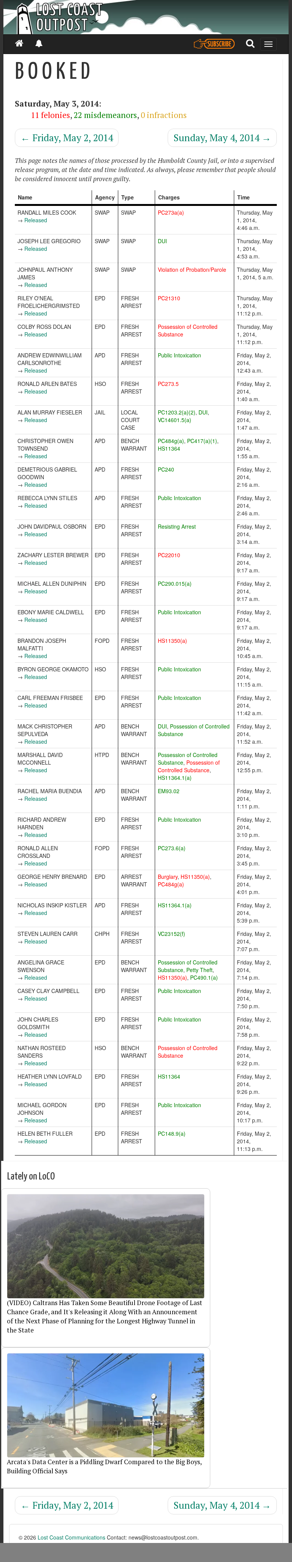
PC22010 (169, 555)
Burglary (168, 876)
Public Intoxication (179, 355)
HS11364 (169, 448)
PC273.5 (168, 383)
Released (35, 220)
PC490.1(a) (204, 977)
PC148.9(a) (172, 1133)
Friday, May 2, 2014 (67, 137)
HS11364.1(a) (175, 777)
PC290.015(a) (175, 583)
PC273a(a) (171, 212)
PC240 (166, 469)
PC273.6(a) (172, 848)
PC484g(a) (171, 441)
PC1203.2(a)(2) (176, 412)
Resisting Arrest (177, 526)
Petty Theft (199, 970)
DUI (162, 241)
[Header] (146, 17)
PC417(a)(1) (202, 441)
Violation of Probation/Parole (192, 269)
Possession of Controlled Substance (189, 766)
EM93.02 (168, 791)
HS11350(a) (172, 640)
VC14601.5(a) (174, 420)
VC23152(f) (171, 933)
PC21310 (169, 298)
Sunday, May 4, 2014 (222, 137)
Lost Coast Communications (71, 1537)
